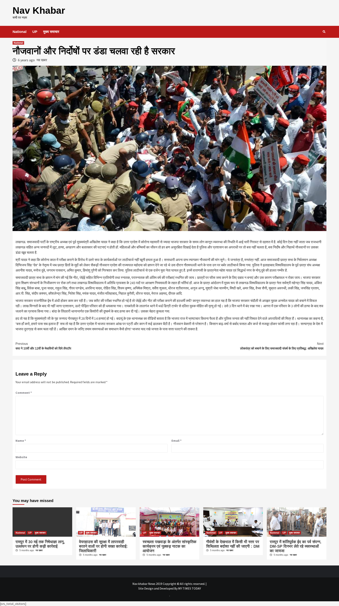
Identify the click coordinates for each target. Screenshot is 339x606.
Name (20, 441)
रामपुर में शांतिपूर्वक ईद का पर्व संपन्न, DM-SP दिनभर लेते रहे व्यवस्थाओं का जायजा (295, 546)
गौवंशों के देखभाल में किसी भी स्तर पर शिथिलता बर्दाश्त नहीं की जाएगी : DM (233, 544)
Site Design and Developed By (158, 588)
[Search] (324, 31)
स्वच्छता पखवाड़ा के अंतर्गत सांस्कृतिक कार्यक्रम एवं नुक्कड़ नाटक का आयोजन (169, 546)
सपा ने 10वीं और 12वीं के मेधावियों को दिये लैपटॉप (43, 346)
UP (34, 32)
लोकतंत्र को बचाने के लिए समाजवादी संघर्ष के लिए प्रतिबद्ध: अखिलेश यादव (282, 346)
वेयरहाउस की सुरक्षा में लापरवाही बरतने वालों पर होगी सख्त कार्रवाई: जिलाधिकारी (103, 546)
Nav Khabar (39, 10)
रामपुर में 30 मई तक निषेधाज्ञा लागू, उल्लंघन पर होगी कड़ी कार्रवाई (40, 544)
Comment (23, 393)
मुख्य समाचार (51, 32)
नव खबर (41, 60)
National (19, 32)
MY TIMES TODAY (189, 588)
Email (176, 441)
